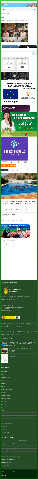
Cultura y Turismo (9, 165)
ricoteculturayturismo (23, 20)
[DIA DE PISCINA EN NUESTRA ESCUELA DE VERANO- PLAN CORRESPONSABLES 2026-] (19, 186)
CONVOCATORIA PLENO (8, 214)
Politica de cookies (17, 473)
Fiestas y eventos (5, 395)
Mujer (2, 414)
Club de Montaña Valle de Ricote (9, 444)
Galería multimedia (6, 398)
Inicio (2, 13)
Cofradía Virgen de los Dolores (9, 450)
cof (5, 13)
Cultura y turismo (5, 377)
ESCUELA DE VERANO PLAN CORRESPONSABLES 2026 (17, 209)
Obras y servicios (5, 420)
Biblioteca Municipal (6, 462)
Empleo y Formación (6, 389)
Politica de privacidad (6, 473)
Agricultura (4, 371)
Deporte (3, 380)
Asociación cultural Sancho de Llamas (10, 456)
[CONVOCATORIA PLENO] (4, 358)
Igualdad (3, 401)
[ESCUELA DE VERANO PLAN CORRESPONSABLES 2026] (4, 350)
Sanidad (3, 429)
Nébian (3, 417)
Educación (4, 386)
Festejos (3, 392)
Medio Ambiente (5, 411)
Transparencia (5, 432)
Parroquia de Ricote (6, 447)
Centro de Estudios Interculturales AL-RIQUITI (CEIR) (14, 441)
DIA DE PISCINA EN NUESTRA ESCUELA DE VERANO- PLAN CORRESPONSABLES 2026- (22, 343)
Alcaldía (3, 374)
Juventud (3, 408)
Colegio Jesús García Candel (8, 459)
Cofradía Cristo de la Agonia (8, 453)
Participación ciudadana (7, 423)
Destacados (4, 383)
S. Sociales (4, 426)
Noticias (5, 170)
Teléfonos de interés (6, 465)
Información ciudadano (7, 405)
